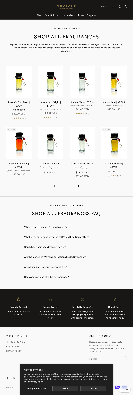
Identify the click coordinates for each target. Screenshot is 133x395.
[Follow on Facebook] (7, 378)
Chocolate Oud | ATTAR (114, 165)
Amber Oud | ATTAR (114, 102)
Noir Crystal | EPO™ (82, 163)
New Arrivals (68, 15)
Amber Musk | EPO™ (82, 102)
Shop (39, 15)
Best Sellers (51, 15)
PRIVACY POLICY (14, 351)
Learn (81, 15)
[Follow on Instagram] (14, 378)
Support (91, 15)
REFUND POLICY (14, 346)
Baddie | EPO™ (50, 163)
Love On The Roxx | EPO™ (19, 104)
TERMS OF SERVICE (15, 342)
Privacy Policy (36, 381)
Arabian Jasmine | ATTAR (19, 165)
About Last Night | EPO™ (50, 104)
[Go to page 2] (86, 186)
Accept (65, 388)
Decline (93, 388)
